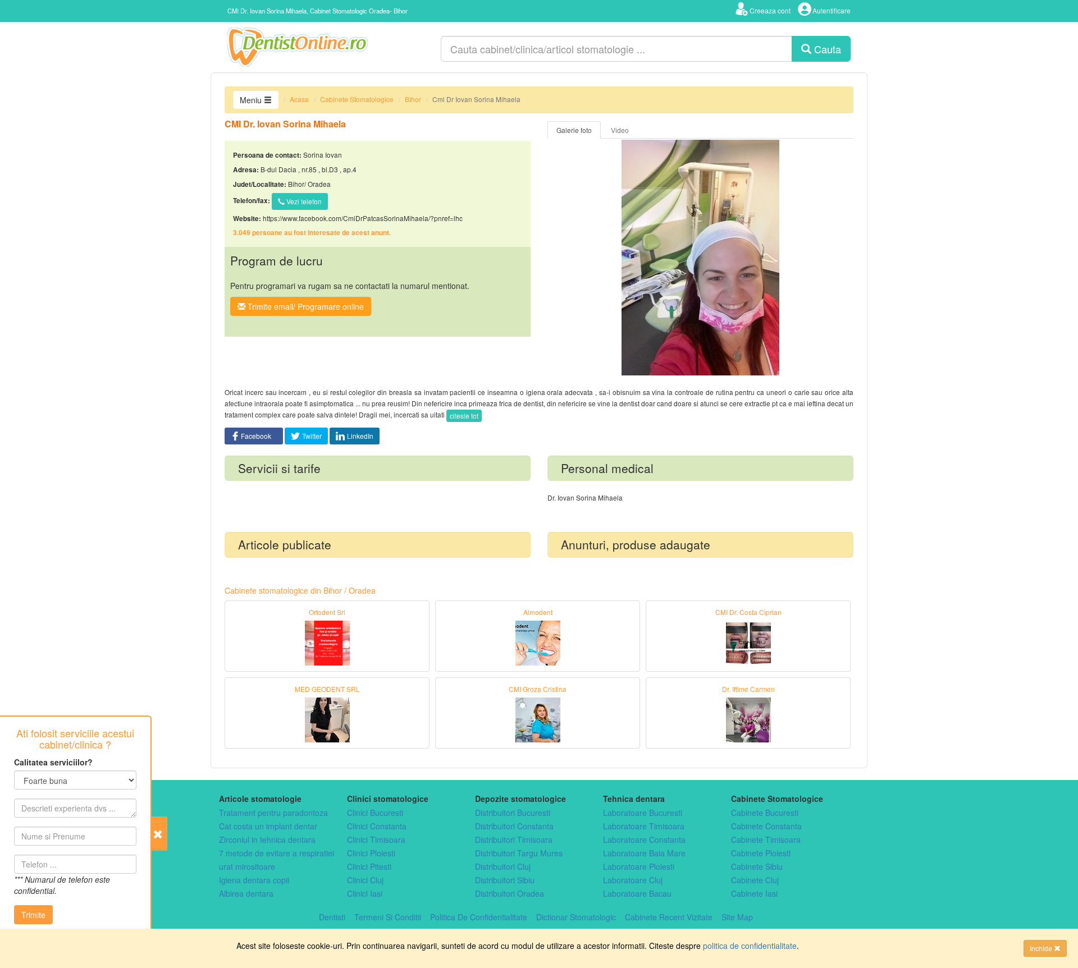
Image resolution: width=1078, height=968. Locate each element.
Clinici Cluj (365, 880)
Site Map (737, 917)
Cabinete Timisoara (766, 839)
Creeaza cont (770, 10)
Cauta (826, 49)
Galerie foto (574, 130)
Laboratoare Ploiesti (638, 866)
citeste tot (464, 415)
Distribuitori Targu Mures (519, 853)
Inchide (1042, 948)
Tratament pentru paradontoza (273, 812)
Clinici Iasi (364, 893)
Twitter (312, 436)
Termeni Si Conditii (387, 917)
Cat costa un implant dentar (268, 826)
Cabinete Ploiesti (761, 853)
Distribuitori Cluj (503, 866)
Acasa (299, 99)
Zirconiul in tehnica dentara (267, 839)
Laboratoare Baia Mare (644, 853)
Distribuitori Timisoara (513, 839)
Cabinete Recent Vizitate (668, 917)
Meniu (252, 99)
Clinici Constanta (376, 826)
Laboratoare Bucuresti (642, 812)
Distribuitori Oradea (509, 893)
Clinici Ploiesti (371, 853)
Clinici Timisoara (376, 839)
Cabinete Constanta (766, 826)
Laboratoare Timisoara (643, 826)
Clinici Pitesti (369, 866)
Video (620, 130)
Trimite (33, 914)
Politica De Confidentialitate (478, 917)
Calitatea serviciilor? (53, 762)
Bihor (413, 99)
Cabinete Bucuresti (764, 812)
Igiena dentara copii (254, 880)
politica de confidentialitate (750, 945)
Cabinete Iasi (754, 893)
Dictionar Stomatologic (576, 917)
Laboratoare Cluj (633, 880)
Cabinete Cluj (755, 880)
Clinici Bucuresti (375, 812)
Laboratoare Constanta (644, 839)
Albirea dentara (246, 893)
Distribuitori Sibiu (505, 880)
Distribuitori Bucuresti (512, 812)
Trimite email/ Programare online (304, 306)
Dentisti (332, 917)
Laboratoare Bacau (637, 893)
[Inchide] (158, 833)
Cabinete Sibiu (757, 866)
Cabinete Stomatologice (357, 99)
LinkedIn (360, 436)
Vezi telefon (303, 201)
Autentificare (831, 10)
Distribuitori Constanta (514, 826)
